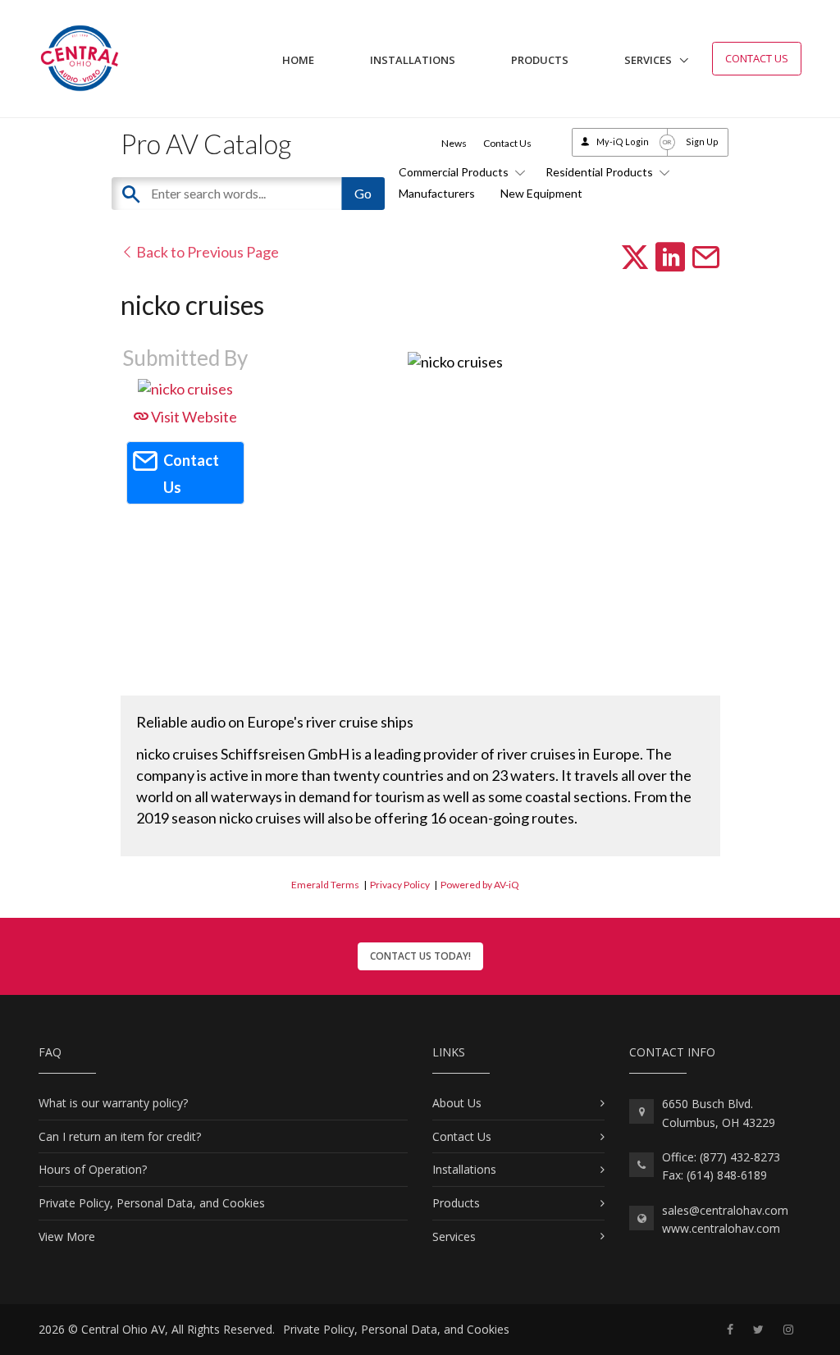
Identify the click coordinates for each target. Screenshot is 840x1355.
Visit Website (192, 417)
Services (648, 59)
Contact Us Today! (420, 956)
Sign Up (702, 141)
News (454, 143)
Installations (412, 59)
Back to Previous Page (206, 252)
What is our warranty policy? (113, 1103)
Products (539, 59)
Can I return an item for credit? (120, 1136)
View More (67, 1236)
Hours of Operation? (93, 1169)
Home (298, 59)
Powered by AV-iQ (480, 884)
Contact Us (756, 58)
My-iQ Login (622, 141)
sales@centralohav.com (725, 1210)
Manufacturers (437, 193)
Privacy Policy (400, 884)
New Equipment (541, 193)
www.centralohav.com (721, 1228)
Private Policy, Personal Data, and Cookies (152, 1203)
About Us (457, 1103)
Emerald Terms (325, 884)
